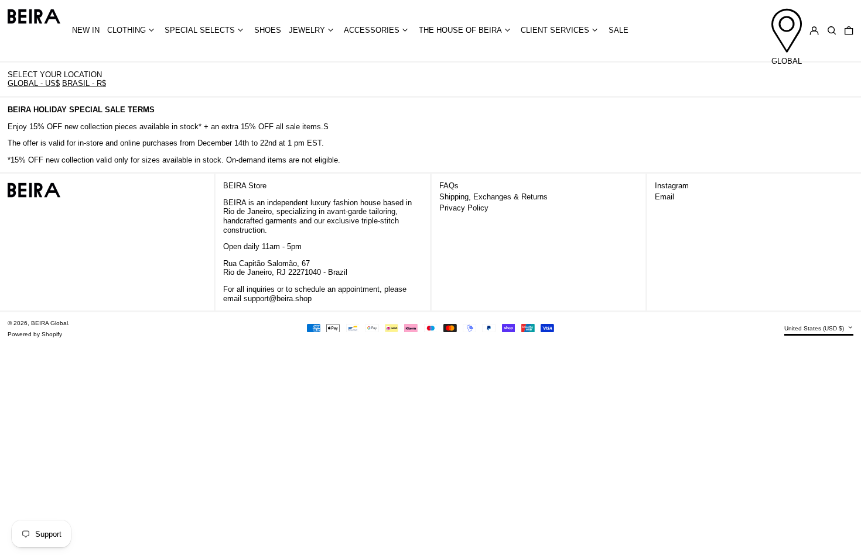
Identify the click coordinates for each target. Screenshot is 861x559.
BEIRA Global (49, 323)
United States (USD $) (815, 328)
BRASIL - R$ (84, 83)
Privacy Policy (463, 207)
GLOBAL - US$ (34, 83)
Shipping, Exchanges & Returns (493, 196)
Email (664, 196)
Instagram (672, 185)
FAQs (449, 185)
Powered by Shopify (35, 334)
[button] (831, 30)
